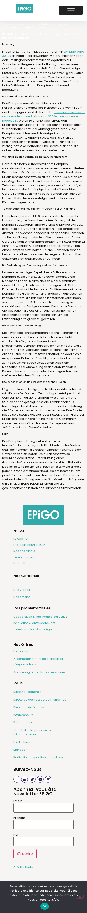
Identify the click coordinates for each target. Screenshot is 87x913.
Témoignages (23, 557)
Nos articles (21, 597)
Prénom (19, 818)
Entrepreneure (23, 722)
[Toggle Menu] (71, 10)
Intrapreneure (23, 715)
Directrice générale (27, 692)
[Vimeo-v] (48, 779)
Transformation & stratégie (32, 629)
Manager (20, 750)
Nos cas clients (24, 551)
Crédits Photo (23, 867)
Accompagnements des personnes (39, 672)
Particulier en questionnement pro (38, 757)
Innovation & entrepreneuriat (34, 623)
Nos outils (20, 563)
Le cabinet (20, 538)
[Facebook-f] (16, 779)
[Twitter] (32, 779)
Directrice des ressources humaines (39, 699)
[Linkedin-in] (24, 779)
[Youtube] (40, 779)
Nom (16, 834)
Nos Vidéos (21, 590)
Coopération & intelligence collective (40, 616)
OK (45, 906)
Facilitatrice (21, 742)
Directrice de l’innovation (31, 707)
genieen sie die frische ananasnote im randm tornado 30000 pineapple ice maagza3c (43, 116)
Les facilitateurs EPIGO (29, 545)
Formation (20, 651)
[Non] (80, 897)
